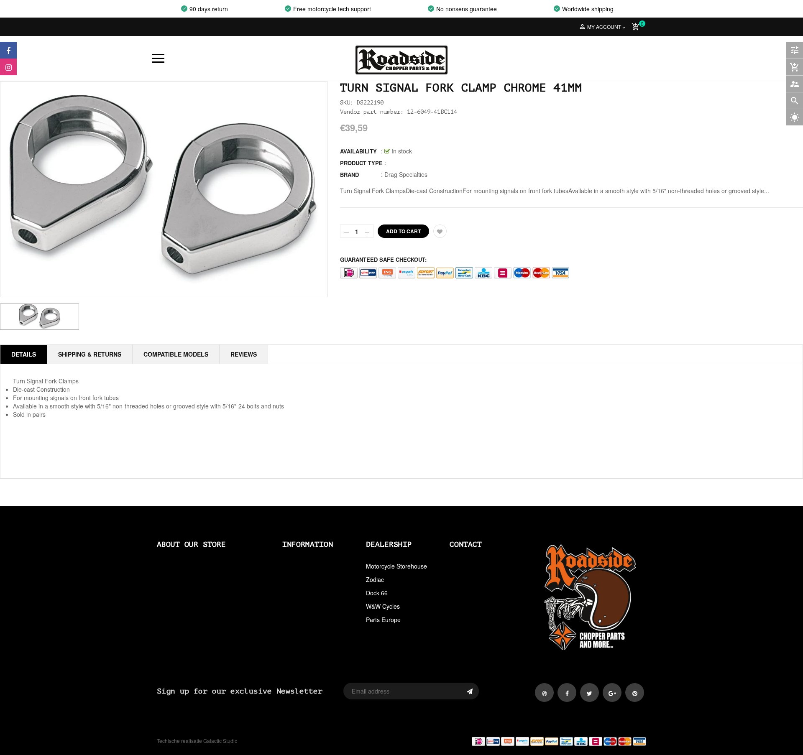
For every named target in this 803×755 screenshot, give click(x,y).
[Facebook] (8, 50)
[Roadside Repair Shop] (527, 741)
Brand (349, 175)
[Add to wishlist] (440, 231)
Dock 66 (377, 593)
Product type (361, 163)
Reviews (243, 354)
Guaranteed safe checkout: (383, 259)
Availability (358, 151)
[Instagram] (8, 67)
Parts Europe (383, 619)
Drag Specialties (405, 174)
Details (23, 354)
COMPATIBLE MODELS (175, 354)
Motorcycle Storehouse (396, 566)
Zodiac (375, 579)
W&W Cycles (383, 606)
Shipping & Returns (89, 354)
